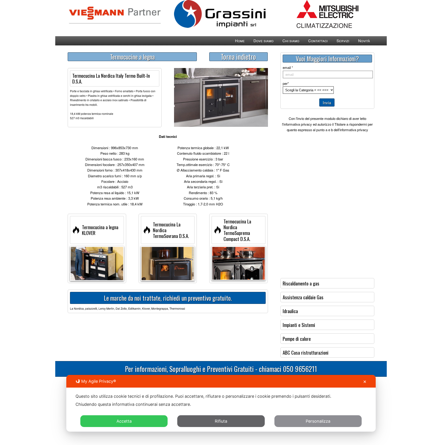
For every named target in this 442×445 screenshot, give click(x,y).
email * (288, 67)
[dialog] (221, 403)
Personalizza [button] (318, 421)
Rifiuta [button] (221, 421)
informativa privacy (297, 124)
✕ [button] (364, 381)
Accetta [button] (124, 421)
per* (286, 83)
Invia (327, 102)
